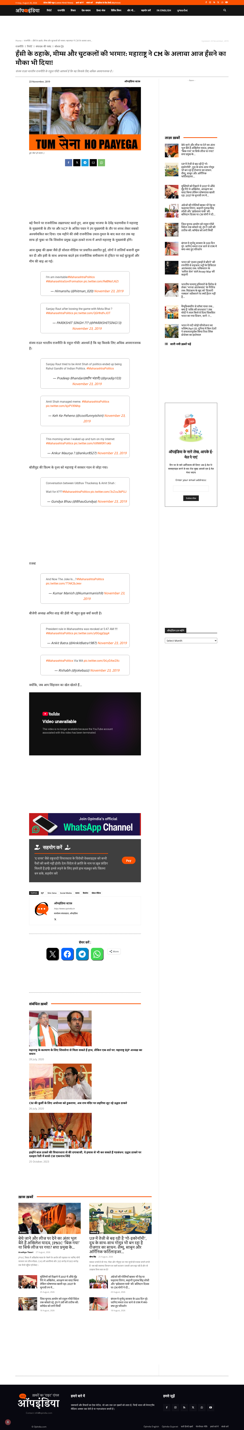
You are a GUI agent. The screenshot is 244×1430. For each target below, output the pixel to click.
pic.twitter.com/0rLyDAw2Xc (101, 660)
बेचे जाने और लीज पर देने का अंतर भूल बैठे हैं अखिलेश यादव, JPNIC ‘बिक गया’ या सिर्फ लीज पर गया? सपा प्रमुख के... (49, 1243)
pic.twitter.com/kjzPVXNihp (63, 406)
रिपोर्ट (29, 46)
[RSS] (214, 3)
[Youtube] (226, 3)
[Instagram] (210, 3)
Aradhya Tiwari (25, 1252)
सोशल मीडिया (96, 893)
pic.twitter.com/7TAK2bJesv (63, 583)
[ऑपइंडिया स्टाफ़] (41, 910)
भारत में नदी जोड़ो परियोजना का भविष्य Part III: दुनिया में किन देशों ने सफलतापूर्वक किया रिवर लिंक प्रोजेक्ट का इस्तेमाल (198, 330)
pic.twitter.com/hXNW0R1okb (92, 443)
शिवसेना (85, 893)
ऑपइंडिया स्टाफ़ (132, 81)
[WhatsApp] (222, 3)
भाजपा (77, 893)
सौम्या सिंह (92, 1256)
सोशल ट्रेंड (59, 46)
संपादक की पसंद (43, 46)
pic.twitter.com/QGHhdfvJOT (92, 313)
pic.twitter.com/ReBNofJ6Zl (101, 281)
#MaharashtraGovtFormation (64, 281)
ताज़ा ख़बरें (172, 137)
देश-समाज (22, 1232)
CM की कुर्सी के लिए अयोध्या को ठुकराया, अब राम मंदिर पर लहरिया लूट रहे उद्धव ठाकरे (78, 1103)
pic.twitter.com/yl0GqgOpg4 (91, 633)
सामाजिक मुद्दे (94, 1232)
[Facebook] (206, 3)
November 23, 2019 (108, 291)
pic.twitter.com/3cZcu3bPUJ (108, 491)
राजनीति (27, 40)
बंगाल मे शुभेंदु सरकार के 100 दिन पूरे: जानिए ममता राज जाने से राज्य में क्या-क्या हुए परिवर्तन (129, 1303)
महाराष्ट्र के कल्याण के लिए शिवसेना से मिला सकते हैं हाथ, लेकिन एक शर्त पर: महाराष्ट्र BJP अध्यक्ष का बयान (85, 1052)
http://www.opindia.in (64, 908)
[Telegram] (85, 162)
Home (19, 40)
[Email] (93, 162)
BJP (42, 893)
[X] (218, 3)
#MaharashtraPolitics (81, 277)
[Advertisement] (105, 1342)
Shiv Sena (52, 893)
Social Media (66, 893)
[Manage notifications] (8, 1422)
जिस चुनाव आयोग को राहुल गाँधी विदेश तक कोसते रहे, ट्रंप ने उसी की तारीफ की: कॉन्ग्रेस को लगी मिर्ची (59, 1303)
